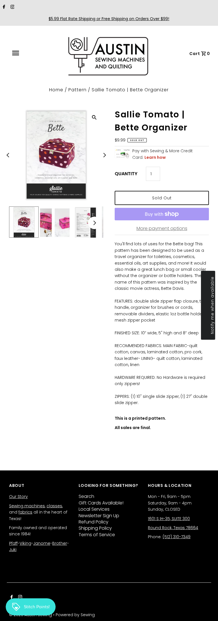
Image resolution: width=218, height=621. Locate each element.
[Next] (104, 155)
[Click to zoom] (94, 117)
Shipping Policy (95, 528)
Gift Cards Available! (101, 503)
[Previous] (8, 155)
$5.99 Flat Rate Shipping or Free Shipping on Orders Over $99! (109, 19)
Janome (41, 543)
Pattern (77, 89)
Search (86, 496)
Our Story (18, 496)
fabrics (25, 512)
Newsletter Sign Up (99, 515)
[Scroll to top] (206, 609)
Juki (12, 549)
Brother (59, 543)
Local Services (94, 509)
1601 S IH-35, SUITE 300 (169, 518)
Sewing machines (27, 506)
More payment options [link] (162, 228)
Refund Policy (93, 522)
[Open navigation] (28, 53)
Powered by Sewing (75, 615)
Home (56, 89)
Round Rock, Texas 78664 (173, 528)
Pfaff (13, 543)
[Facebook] (3, 7)
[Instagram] (11, 7)
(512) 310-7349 (176, 537)
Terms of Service (97, 534)
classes (54, 506)
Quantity (126, 173)
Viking (25, 543)
